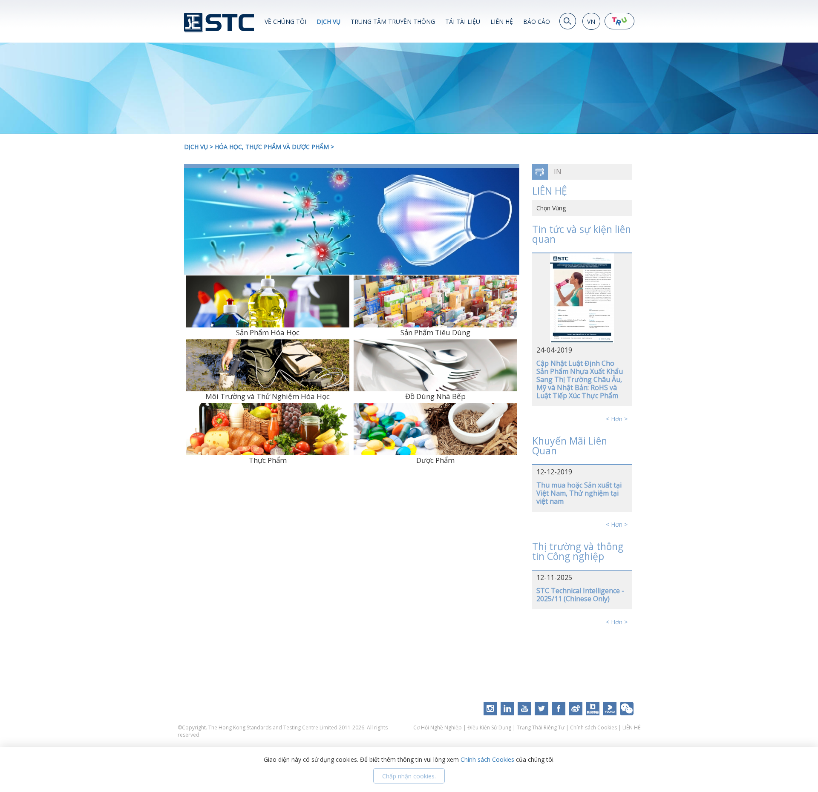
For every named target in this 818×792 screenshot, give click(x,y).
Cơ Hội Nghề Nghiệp (438, 727)
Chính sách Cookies (593, 727)
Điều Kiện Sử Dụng (489, 727)
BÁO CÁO (536, 21)
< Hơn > (617, 419)
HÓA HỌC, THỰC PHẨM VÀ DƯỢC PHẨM (272, 147)
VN (591, 21)
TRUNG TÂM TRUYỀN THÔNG (393, 21)
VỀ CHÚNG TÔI (285, 21)
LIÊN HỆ (501, 21)
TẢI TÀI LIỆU (462, 21)
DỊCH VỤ (328, 21)
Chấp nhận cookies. (409, 776)
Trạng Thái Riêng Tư (541, 727)
